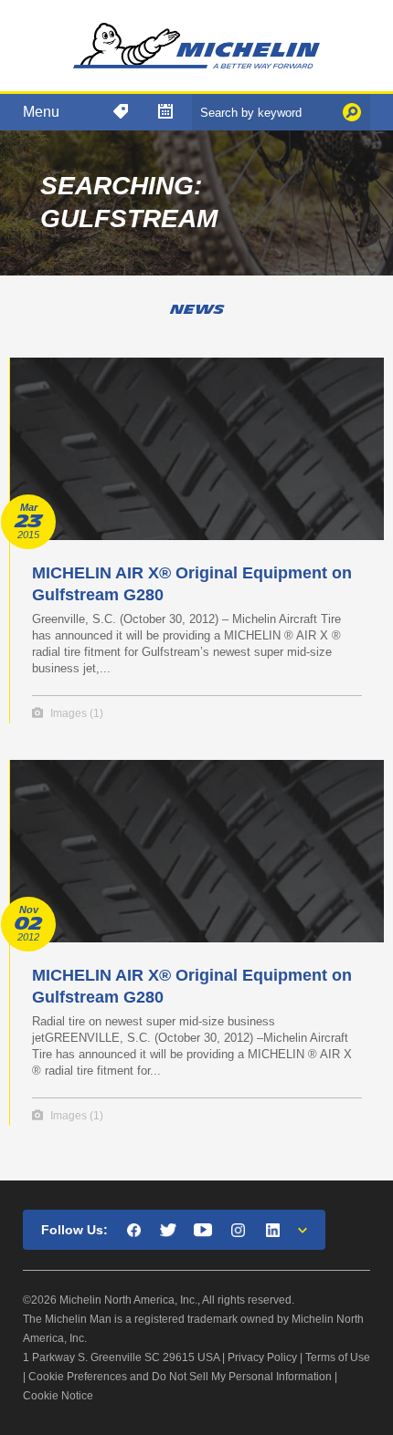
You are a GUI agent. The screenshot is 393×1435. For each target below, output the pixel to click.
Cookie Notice (58, 1395)
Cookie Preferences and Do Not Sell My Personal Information (180, 1376)
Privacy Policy (262, 1357)
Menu (41, 112)
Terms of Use (337, 1357)
